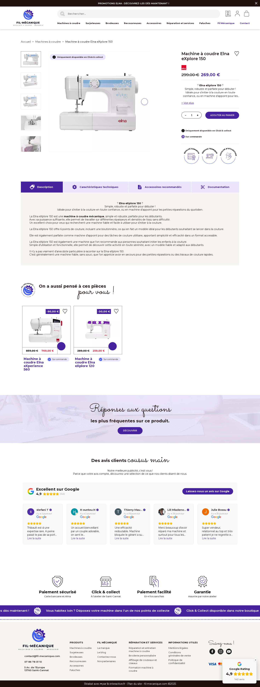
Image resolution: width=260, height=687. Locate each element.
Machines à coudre (68, 23)
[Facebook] (212, 651)
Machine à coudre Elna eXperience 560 (34, 364)
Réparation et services (180, 23)
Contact (245, 23)
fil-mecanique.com (155, 683)
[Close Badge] (255, 660)
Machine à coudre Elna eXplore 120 (85, 362)
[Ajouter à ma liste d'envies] (237, 53)
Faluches (204, 23)
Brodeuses (112, 23)
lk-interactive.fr (116, 683)
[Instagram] (220, 651)
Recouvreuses (132, 23)
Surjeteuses (93, 23)
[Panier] (247, 13)
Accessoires (154, 23)
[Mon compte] (237, 13)
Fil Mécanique (226, 23)
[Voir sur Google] (30, 511)
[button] (144, 101)
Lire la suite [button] (34, 538)
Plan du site (134, 683)
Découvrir (130, 430)
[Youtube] (229, 651)
